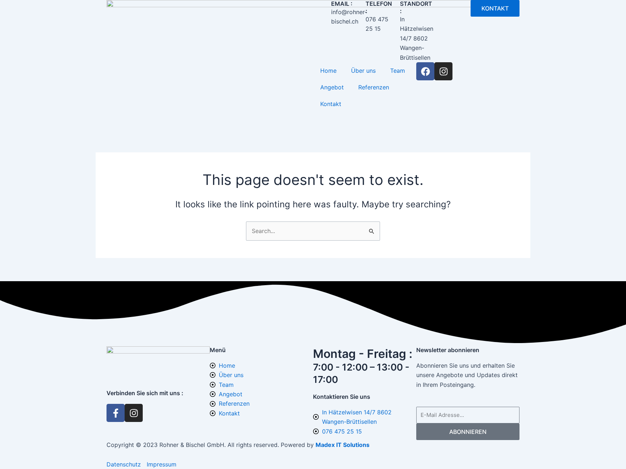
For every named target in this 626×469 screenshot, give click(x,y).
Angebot (332, 87)
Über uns (363, 70)
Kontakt (330, 103)
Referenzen (373, 87)
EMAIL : (341, 3)
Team (397, 70)
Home (328, 70)
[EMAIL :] (322, 9)
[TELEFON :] (356, 9)
